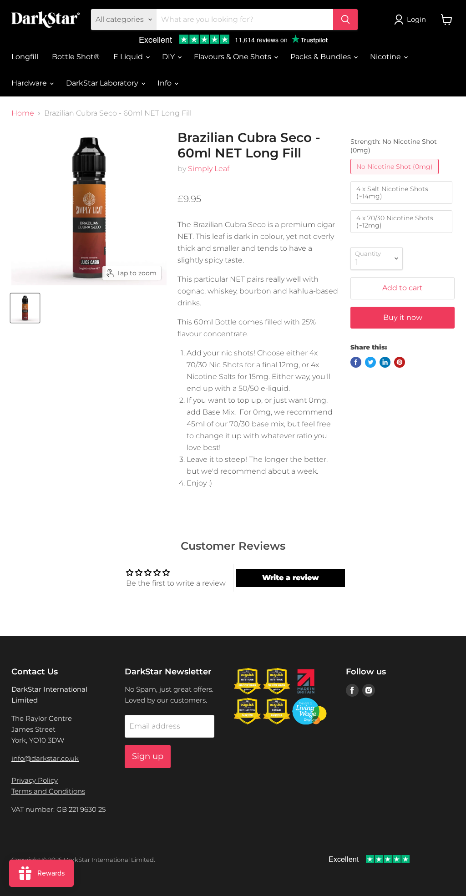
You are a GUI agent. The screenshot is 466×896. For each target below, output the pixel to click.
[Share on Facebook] (355, 362)
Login (416, 19)
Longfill (24, 56)
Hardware (30, 83)
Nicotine (386, 56)
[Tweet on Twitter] (370, 362)
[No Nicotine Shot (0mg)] (395, 176)
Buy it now (402, 317)
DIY (169, 56)
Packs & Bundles (321, 56)
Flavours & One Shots (233, 56)
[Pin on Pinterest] (399, 362)
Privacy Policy (34, 780)
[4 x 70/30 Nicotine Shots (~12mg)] (402, 235)
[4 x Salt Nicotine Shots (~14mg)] (402, 206)
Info (165, 83)
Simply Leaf (208, 168)
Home (22, 113)
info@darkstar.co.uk (45, 758)
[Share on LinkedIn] (385, 362)
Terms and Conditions (48, 791)
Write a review (290, 577)
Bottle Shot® (76, 56)
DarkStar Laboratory (103, 83)
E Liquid (129, 56)
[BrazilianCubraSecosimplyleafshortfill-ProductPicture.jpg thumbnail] (25, 308)
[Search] (345, 19)
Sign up (147, 756)
